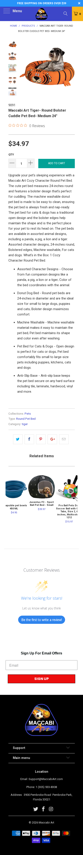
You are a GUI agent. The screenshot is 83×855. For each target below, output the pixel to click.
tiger (25, 424)
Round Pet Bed (26, 418)
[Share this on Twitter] (18, 439)
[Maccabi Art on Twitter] (36, 809)
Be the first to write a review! (41, 620)
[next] (70, 68)
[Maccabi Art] (41, 14)
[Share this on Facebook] (29, 439)
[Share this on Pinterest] (41, 439)
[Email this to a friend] (64, 439)
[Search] (65, 13)
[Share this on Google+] (52, 439)
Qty (11, 154)
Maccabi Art (46, 822)
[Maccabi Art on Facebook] (43, 809)
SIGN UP (41, 678)
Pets (28, 413)
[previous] (23, 68)
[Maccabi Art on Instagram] (51, 809)
